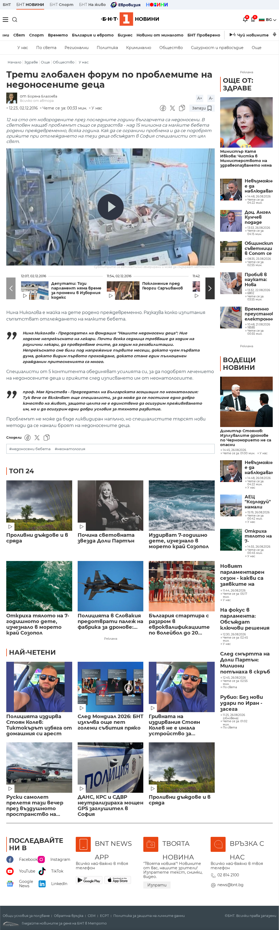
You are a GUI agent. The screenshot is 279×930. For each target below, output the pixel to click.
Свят (19, 35)
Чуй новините (253, 35)
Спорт (36, 35)
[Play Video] (111, 207)
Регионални (77, 47)
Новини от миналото (160, 35)
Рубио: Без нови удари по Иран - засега (241, 703)
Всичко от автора (37, 101)
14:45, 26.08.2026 (234, 450)
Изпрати (156, 885)
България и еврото (93, 35)
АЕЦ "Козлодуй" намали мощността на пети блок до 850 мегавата (259, 502)
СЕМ (92, 916)
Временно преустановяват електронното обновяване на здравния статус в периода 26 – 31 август (259, 314)
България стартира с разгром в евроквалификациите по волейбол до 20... (179, 624)
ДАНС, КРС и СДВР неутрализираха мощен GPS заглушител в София (110, 805)
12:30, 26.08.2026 (234, 634)
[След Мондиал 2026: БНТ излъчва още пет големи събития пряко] (111, 687)
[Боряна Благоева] (13, 98)
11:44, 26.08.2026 (234, 590)
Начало (14, 62)
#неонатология (70, 449)
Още (257, 47)
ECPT (104, 916)
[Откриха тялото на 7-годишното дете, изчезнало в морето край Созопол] (39, 586)
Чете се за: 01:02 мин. (235, 723)
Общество (171, 47)
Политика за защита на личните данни (149, 916)
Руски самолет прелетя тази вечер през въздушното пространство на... (34, 805)
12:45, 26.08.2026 (234, 677)
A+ (199, 98)
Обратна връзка (68, 916)
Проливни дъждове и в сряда (37, 538)
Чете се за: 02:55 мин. (235, 682)
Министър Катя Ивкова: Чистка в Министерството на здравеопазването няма (246, 158)
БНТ (7, 4)
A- (211, 98)
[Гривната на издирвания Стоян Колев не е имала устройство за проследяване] (182, 687)
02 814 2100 (228, 875)
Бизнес (125, 35)
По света (46, 47)
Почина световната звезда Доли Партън (106, 538)
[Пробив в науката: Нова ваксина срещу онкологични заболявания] (231, 283)
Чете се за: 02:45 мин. (235, 639)
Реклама (110, 639)
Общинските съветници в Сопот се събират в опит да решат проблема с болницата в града (259, 248)
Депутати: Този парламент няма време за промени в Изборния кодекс (76, 290)
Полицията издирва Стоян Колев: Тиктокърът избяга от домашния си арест (39, 725)
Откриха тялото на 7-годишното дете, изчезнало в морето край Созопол (37, 624)
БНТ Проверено (203, 35)
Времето (58, 35)
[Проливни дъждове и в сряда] (39, 505)
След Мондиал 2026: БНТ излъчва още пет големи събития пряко (110, 722)
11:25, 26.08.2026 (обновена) (234, 716)
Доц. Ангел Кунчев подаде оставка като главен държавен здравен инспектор (258, 217)
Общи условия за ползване (26, 916)
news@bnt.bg (230, 885)
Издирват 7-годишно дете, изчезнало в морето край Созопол (179, 541)
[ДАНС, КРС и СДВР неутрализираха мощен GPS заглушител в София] (111, 767)
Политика (107, 47)
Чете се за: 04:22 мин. (255, 483)
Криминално (138, 47)
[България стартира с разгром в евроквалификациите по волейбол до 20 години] (182, 586)
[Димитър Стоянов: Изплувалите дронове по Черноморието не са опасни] (246, 402)
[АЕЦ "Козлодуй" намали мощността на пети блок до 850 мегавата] (231, 505)
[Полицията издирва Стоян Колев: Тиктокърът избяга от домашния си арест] (39, 687)
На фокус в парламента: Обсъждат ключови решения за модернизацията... (246, 619)
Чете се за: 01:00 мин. (239, 453)
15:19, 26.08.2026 (258, 512)
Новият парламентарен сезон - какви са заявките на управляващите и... (242, 575)
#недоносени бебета (30, 449)
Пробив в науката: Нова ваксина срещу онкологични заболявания (259, 279)
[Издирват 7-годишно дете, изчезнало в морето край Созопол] (182, 505)
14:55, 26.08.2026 (258, 546)
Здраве (31, 62)
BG (269, 19)
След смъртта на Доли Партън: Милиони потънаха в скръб (245, 663)
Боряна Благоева (42, 96)
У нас (22, 47)
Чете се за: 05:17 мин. (235, 595)
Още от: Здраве (238, 84)
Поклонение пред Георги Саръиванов (162, 286)
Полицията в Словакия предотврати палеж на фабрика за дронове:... (110, 621)
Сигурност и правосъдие (217, 47)
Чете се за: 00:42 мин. (255, 517)
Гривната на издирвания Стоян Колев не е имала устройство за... (174, 725)
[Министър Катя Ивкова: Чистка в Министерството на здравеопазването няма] (246, 122)
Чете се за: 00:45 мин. (255, 551)
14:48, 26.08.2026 (259, 478)
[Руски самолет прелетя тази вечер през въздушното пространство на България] (39, 767)
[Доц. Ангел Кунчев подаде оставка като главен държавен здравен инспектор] (231, 221)
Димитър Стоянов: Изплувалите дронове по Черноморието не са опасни (245, 438)
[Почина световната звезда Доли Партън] (111, 505)
